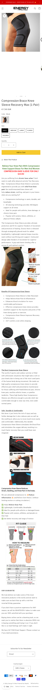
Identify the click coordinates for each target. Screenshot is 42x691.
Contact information (33, 686)
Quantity (4, 141)
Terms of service (20, 686)
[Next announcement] (40, 2)
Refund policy (35, 683)
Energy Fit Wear (12, 683)
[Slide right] (25, 96)
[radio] (5, 120)
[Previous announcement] (2, 2)
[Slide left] (16, 96)
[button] (2, 8)
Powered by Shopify (23, 683)
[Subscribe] (32, 654)
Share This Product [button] (10, 159)
